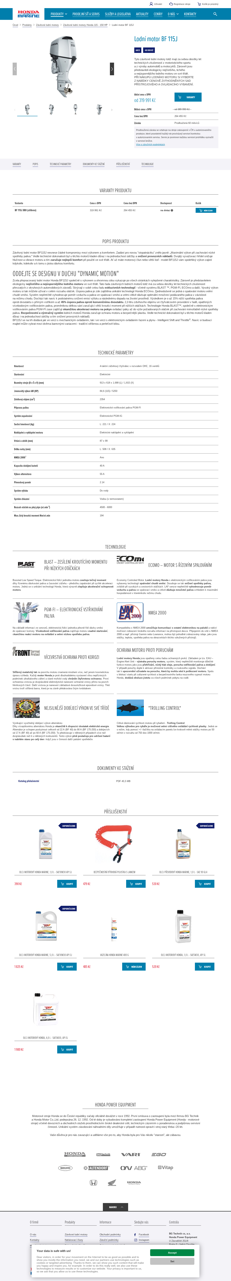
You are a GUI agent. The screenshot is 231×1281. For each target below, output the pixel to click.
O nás (33, 1234)
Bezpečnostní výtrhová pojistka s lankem (114, 872)
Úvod (15, 25)
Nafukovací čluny (74, 1240)
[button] (173, 14)
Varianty (191, 97)
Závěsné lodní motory (47, 25)
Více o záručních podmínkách (150, 144)
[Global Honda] (134, 1182)
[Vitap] (165, 1168)
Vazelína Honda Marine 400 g (114, 955)
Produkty (27, 25)
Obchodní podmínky (110, 1234)
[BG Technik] (103, 1154)
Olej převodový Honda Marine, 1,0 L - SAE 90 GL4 (183, 872)
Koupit (69, 884)
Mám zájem (208, 210)
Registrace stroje (182, 4)
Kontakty (34, 1240)
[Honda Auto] (93, 1183)
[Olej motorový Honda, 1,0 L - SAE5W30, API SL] (183, 926)
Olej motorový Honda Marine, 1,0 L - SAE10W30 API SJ (45, 872)
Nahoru (113, 1207)
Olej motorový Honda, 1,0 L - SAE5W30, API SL (183, 955)
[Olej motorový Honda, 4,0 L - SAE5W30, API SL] (45, 1009)
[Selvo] (65, 1168)
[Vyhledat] (215, 14)
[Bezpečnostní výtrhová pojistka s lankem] (114, 843)
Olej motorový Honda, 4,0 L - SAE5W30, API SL (45, 1037)
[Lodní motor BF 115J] (63, 66)
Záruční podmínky (109, 1240)
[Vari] (131, 1154)
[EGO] (159, 1154)
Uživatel (158, 4)
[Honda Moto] (112, 1182)
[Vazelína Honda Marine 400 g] (114, 926)
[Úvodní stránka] (28, 14)
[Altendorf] (96, 1168)
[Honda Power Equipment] (75, 1154)
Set (172, 1261)
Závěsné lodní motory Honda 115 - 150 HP (85, 25)
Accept (172, 1252)
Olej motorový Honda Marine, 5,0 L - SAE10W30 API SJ (45, 955)
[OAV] (133, 1168)
